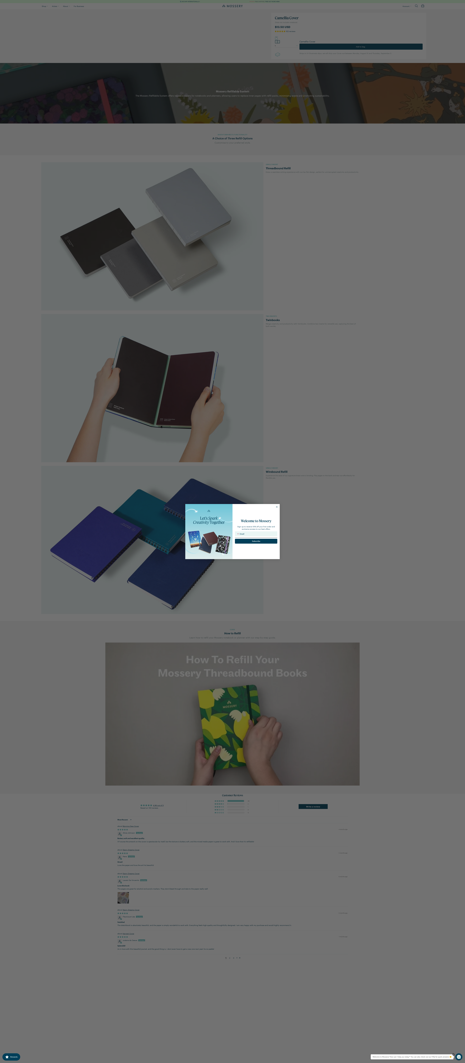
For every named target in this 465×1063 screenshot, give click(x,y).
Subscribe (256, 541)
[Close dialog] (277, 507)
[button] (458, 1056)
